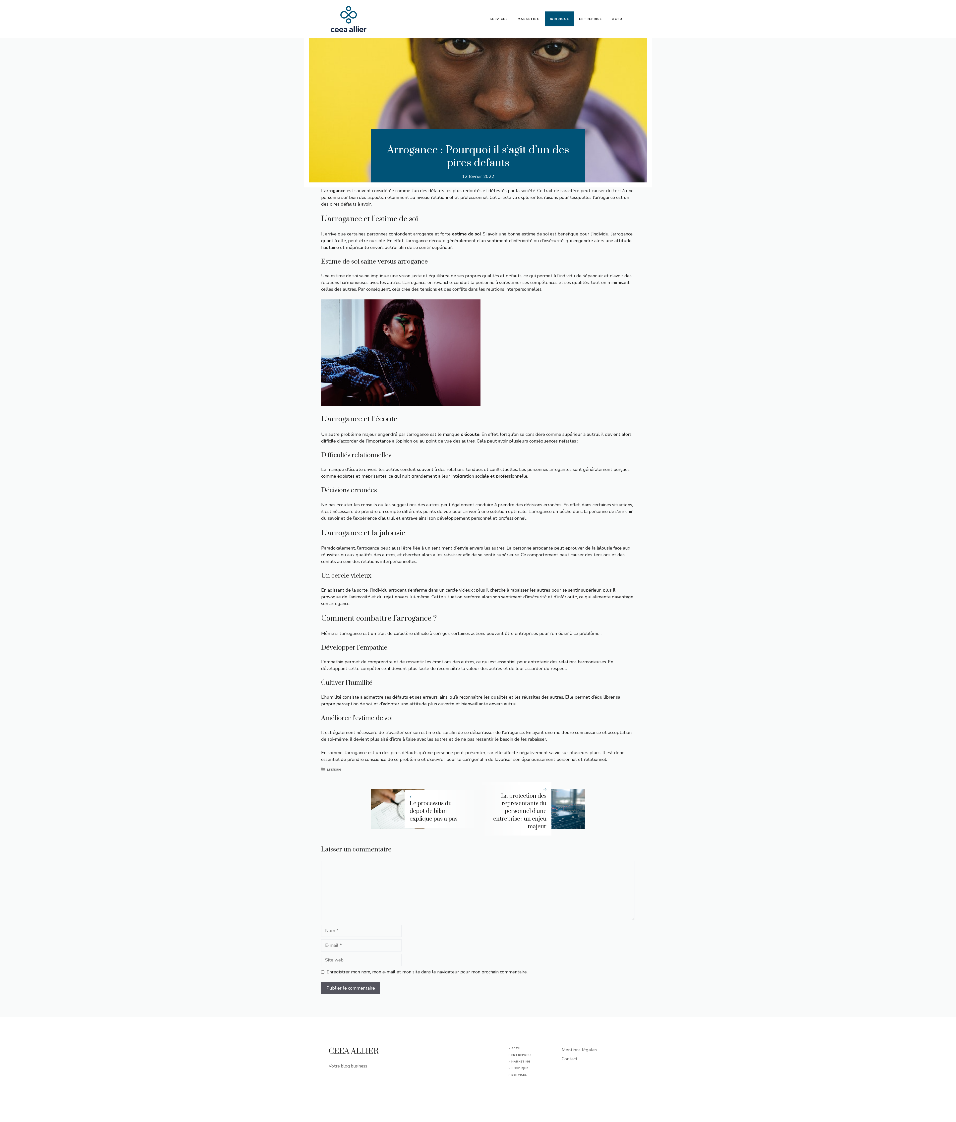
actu (515, 1048)
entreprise (521, 1055)
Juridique (559, 19)
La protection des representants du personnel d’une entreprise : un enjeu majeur (519, 811)
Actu (617, 19)
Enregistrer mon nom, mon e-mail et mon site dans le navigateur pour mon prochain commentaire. (427, 972)
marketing (520, 1062)
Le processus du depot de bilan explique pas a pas (434, 811)
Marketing (528, 19)
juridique (334, 769)
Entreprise (590, 19)
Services (499, 19)
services (519, 1075)
